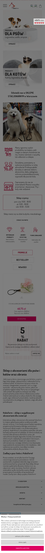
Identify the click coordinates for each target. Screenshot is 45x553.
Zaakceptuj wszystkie (22, 548)
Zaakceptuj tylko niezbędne (22, 536)
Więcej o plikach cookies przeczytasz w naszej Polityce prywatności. (22, 531)
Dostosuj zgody (22, 542)
